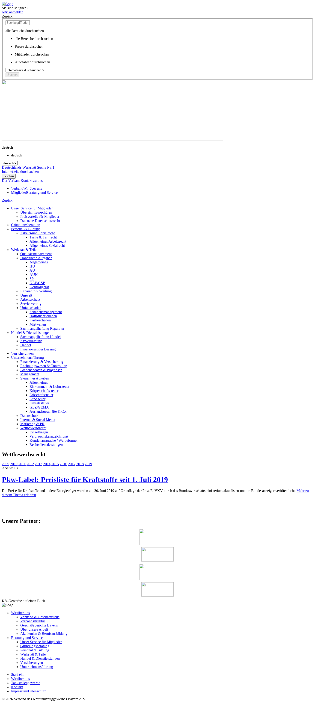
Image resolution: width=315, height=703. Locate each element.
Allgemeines (39, 262)
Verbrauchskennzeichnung (49, 436)
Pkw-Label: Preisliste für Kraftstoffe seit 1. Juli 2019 (85, 479)
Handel (25, 345)
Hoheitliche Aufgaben (36, 258)
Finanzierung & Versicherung (41, 362)
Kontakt (17, 687)
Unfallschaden (30, 308)
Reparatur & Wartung (36, 291)
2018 (80, 464)
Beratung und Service (27, 638)
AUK (34, 274)
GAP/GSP (37, 283)
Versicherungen (22, 353)
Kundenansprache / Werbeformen (54, 440)
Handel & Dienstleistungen (31, 333)
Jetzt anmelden (12, 12)
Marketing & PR (32, 424)
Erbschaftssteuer (41, 395)
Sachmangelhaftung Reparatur (42, 328)
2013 (38, 464)
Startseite (17, 675)
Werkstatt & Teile (23, 250)
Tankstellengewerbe (25, 683)
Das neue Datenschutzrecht (40, 221)
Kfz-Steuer (37, 399)
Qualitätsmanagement (36, 254)
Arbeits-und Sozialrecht (37, 233)
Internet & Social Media (37, 420)
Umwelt (26, 295)
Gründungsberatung (25, 225)
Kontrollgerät (39, 287)
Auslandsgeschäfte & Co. (48, 411)
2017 (71, 464)
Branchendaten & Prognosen (41, 370)
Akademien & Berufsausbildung (43, 633)
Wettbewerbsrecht (33, 428)
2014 (47, 464)
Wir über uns (20, 613)
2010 (14, 464)
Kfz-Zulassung (31, 341)
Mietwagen (38, 324)
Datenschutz (29, 416)
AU (32, 270)
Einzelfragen (39, 432)
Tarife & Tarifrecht (43, 237)
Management (29, 374)
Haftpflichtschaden (43, 316)
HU (32, 266)
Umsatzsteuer (39, 403)
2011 (22, 464)
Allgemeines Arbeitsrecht (48, 241)
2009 (5, 464)
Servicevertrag (30, 304)
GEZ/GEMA (39, 407)
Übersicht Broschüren (36, 212)
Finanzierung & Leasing (38, 349)
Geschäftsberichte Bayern (39, 625)
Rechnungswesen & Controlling (43, 366)
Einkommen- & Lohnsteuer (49, 386)
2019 (88, 464)
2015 (55, 464)
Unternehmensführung (27, 357)
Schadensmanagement (46, 312)
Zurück (7, 200)
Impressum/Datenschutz (28, 691)
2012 (30, 464)
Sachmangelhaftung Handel (40, 337)
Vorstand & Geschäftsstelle (39, 617)
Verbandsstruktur (32, 621)
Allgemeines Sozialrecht (47, 245)
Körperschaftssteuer (44, 391)
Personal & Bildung (25, 229)
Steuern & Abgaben (34, 378)
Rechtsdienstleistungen (46, 445)
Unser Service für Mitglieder (32, 208)
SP (32, 279)
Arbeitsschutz (30, 299)
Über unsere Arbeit (34, 629)
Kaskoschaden (40, 320)
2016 (63, 464)
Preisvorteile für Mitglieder (39, 216)
